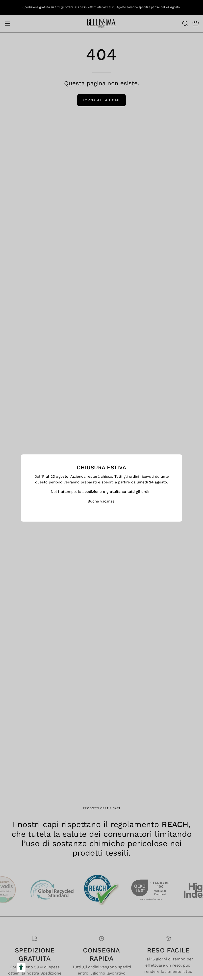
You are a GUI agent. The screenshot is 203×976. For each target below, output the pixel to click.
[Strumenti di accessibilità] (21, 967)
